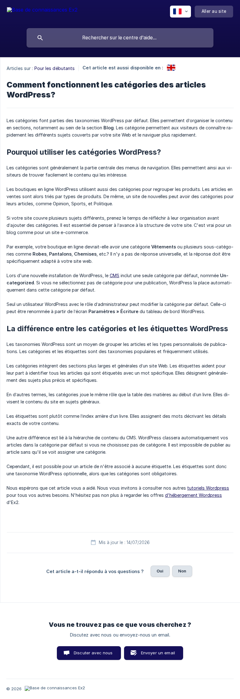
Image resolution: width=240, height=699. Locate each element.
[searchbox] (120, 37)
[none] (42, 13)
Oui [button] (160, 570)
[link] (171, 68)
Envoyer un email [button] (158, 652)
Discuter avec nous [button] (93, 652)
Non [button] (182, 570)
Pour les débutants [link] (54, 68)
